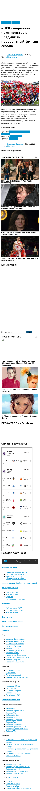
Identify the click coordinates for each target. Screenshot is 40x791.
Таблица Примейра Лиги (16, 726)
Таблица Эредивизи (14, 724)
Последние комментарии (16, 579)
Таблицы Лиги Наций (14, 773)
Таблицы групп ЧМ (13, 764)
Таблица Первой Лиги (15, 710)
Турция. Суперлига (13, 659)
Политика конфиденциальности (18, 788)
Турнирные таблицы (11, 700)
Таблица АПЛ (11, 713)
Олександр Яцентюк (15, 55)
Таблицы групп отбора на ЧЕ (17, 771)
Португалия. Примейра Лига (17, 657)
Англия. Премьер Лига (15, 644)
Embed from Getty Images (8, 80)
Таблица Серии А (13, 717)
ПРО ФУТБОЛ (13, 777)
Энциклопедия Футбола (12, 621)
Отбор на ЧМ (11, 688)
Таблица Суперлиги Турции (17, 729)
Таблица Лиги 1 (12, 722)
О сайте (9, 781)
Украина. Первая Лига (15, 641)
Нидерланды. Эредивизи (16, 655)
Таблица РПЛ (11, 731)
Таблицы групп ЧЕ (13, 769)
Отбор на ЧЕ (11, 693)
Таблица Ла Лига (12, 715)
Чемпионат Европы (14, 690)
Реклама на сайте (13, 784)
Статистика (7, 617)
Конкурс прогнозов (10, 588)
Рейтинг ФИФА (12, 612)
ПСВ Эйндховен (16, 136)
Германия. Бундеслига (15, 650)
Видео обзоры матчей (15, 574)
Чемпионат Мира (13, 686)
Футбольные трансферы (15, 576)
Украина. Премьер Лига (15, 639)
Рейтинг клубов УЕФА (14, 610)
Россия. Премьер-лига (15, 662)
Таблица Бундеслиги (14, 720)
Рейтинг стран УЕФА (14, 608)
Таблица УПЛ (11, 708)
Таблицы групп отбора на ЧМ (18, 767)
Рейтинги (6, 603)
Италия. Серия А (12, 648)
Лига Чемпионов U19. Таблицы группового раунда (18, 754)
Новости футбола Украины (16, 572)
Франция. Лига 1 (12, 653)
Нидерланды (6, 22)
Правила (9, 597)
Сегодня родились (10, 626)
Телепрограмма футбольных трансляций (19, 583)
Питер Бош (13, 138)
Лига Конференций (13, 675)
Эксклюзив (16, 22)
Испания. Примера (13, 646)
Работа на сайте (12, 786)
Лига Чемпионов (12, 670)
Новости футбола (9, 567)
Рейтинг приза (12, 594)
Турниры (6, 630)
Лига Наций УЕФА (13, 695)
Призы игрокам (12, 592)
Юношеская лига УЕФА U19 (17, 677)
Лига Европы (11, 673)
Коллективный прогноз (15, 599)
